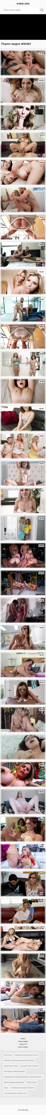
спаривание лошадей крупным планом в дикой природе (22, 1077)
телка (6, 1087)
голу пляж (8, 1055)
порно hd (23, 1044)
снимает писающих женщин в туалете (19, 1060)
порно (23, 1038)
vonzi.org (23, 4)
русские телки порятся (30, 1065)
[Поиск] (41, 10)
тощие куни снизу (11, 1065)
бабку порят (32, 1082)
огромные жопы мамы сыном (26, 1055)
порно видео (23, 1041)
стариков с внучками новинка (22, 1087)
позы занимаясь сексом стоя (15, 1093)
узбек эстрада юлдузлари (14, 1082)
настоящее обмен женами (14, 1071)
